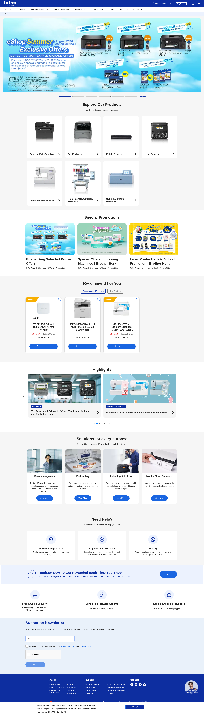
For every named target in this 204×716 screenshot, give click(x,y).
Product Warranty (91, 687)
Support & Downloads (61, 9)
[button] (65, 96)
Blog (113, 9)
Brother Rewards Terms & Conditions (116, 577)
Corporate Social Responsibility (54, 691)
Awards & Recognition (56, 687)
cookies (46, 705)
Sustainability (71, 684)
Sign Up (168, 574)
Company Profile (54, 684)
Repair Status (89, 693)
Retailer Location (90, 690)
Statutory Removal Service (115, 687)
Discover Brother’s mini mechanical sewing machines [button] (61, 412)
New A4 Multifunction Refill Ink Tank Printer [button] (130, 412)
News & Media (71, 687)
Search (197, 4)
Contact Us (70, 690)
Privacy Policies (86, 646)
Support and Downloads (93, 684)
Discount (31, 300)
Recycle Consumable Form (116, 684)
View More (44, 498)
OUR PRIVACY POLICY (56, 712)
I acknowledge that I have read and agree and (61, 646)
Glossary (110, 693)
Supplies (22, 9)
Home (6, 14)
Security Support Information (116, 690)
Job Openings (71, 693)
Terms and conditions (69, 646)
